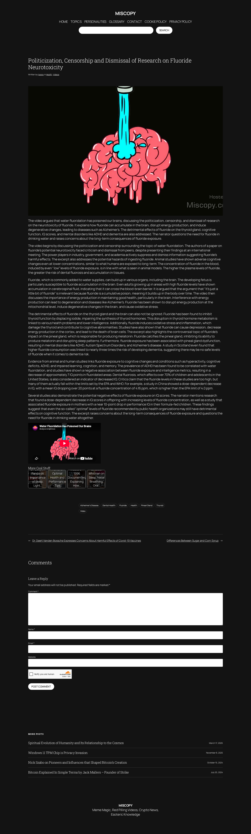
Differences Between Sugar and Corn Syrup (193, 540)
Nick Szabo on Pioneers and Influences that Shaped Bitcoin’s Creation (77, 762)
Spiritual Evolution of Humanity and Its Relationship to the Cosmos (76, 743)
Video (82, 511)
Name (31, 629)
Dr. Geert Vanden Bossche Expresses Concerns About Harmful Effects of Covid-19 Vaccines (86, 540)
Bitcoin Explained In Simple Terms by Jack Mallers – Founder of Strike (78, 772)
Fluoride (123, 505)
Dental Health (109, 505)
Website (32, 657)
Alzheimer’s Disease (89, 505)
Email (31, 643)
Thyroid (159, 505)
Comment (33, 591)
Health (49, 74)
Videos (56, 74)
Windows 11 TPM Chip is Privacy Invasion (58, 753)
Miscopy (125, 13)
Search (164, 30)
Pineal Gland (146, 505)
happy (41, 74)
